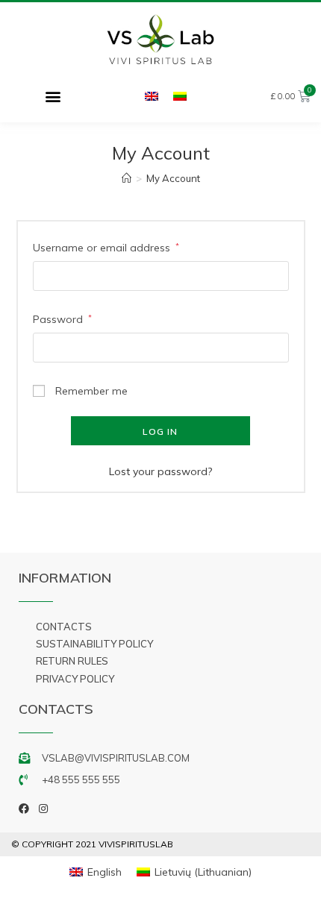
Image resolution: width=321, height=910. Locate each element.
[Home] (126, 178)
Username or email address (106, 247)
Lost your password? (160, 471)
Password (62, 319)
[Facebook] (24, 808)
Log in (160, 431)
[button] (52, 96)
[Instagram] (43, 808)
